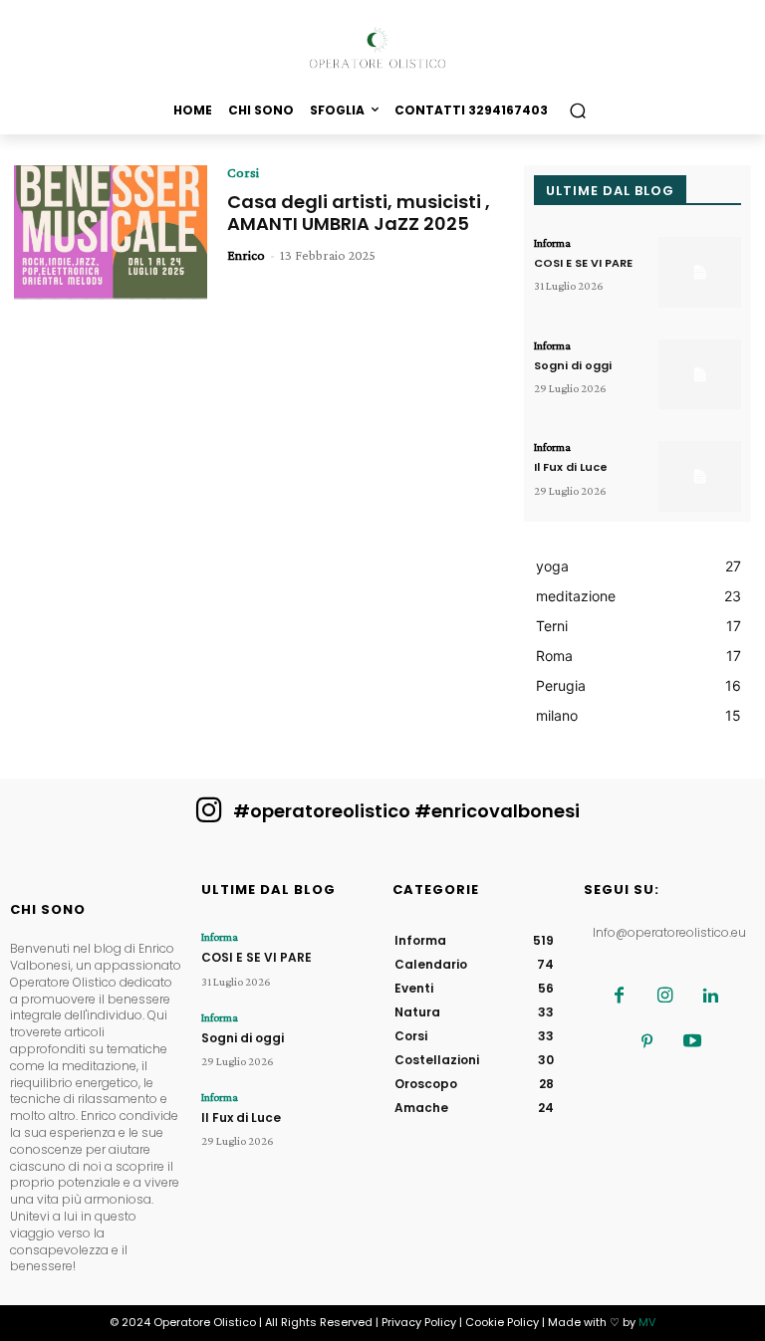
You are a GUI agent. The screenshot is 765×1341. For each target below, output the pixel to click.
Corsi (243, 172)
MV (646, 1322)
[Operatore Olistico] (382, 48)
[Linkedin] (710, 996)
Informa (552, 243)
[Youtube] (692, 1042)
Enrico (246, 255)
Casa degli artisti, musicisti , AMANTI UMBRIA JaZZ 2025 (358, 212)
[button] (577, 110)
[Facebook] (619, 996)
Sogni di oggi (573, 365)
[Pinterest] (646, 1042)
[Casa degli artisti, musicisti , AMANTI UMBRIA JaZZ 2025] (110, 233)
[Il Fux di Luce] (699, 476)
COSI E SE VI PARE (583, 263)
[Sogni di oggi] (699, 374)
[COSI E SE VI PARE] (699, 272)
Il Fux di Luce (571, 467)
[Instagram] (664, 996)
